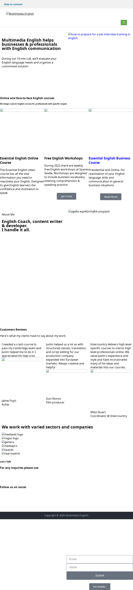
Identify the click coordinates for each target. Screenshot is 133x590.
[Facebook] (4, 496)
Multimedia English (76, 515)
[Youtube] (23, 496)
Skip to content (13, 4)
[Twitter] (13, 496)
